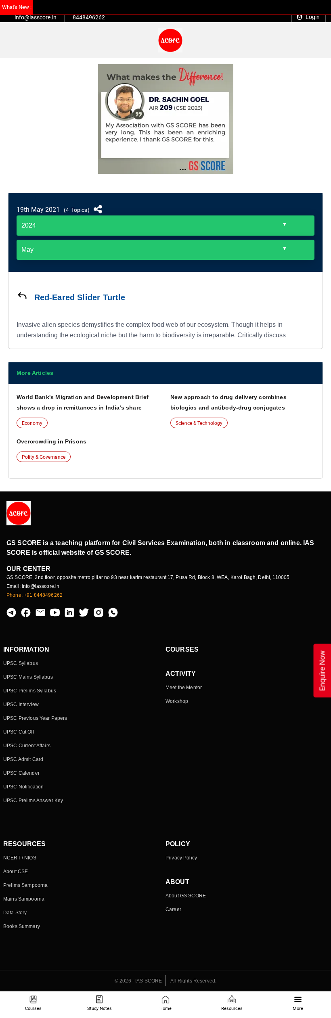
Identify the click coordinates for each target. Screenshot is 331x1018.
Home (165, 1008)
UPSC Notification (23, 787)
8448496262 (89, 17)
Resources (232, 1008)
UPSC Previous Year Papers (35, 718)
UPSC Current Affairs (26, 745)
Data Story (15, 913)
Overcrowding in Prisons (51, 441)
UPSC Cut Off (18, 732)
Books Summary (21, 926)
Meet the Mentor (184, 687)
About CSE (15, 871)
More (298, 1008)
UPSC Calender (21, 773)
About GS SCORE (186, 896)
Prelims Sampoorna (25, 885)
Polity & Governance (43, 457)
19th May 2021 (38, 209)
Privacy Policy (181, 858)
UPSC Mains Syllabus (28, 677)
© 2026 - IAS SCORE (138, 981)
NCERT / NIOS (19, 858)
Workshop (177, 701)
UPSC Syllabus (20, 663)
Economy (32, 423)
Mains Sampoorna (23, 899)
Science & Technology (199, 423)
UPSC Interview (21, 704)
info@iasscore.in (36, 17)
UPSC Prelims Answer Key (33, 800)
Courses (33, 1008)
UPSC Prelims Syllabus (29, 691)
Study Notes (99, 1008)
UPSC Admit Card (23, 759)
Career (173, 909)
